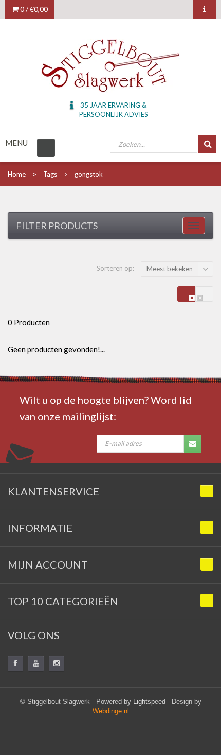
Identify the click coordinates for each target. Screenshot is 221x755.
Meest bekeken (169, 269)
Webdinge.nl (111, 711)
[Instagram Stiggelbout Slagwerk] (56, 663)
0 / (33, 9)
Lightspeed (149, 702)
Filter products (57, 225)
